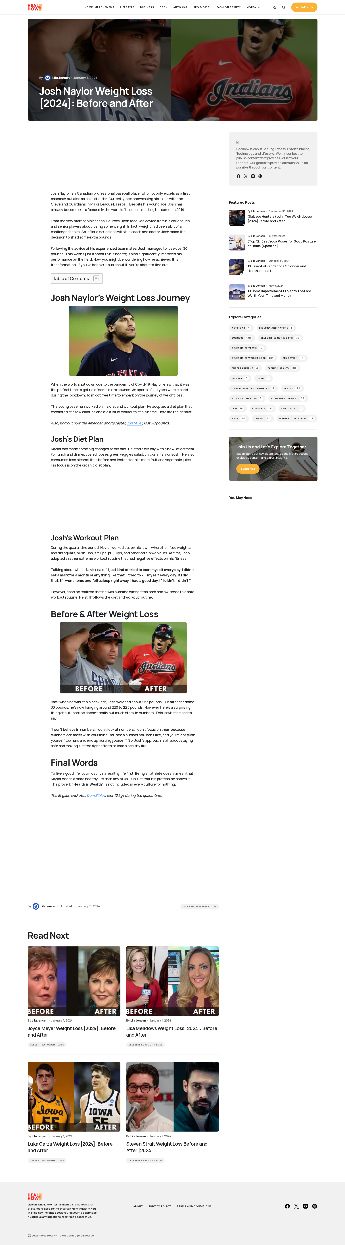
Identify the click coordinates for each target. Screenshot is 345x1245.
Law (237, 408)
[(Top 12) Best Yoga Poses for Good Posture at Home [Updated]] (237, 242)
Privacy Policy (160, 1206)
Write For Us (304, 7)
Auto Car (241, 327)
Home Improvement (287, 398)
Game (263, 378)
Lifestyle (262, 408)
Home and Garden (247, 398)
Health (291, 388)
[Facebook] (238, 176)
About (138, 1206)
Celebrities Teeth (247, 348)
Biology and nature (275, 327)
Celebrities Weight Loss (200, 906)
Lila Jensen (258, 211)
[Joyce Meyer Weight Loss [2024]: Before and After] (74, 981)
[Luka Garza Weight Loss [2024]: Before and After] (74, 1097)
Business (241, 338)
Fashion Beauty (281, 368)
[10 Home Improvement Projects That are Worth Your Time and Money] (237, 292)
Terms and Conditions (194, 1206)
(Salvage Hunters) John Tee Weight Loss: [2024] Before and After (280, 218)
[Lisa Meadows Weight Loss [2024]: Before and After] (172, 981)
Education (293, 358)
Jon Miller (134, 423)
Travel (262, 418)
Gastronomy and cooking (253, 388)
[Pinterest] (260, 176)
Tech (238, 418)
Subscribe (248, 469)
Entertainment (245, 368)
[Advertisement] (123, 159)
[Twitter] (245, 176)
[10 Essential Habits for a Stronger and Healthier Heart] (237, 267)
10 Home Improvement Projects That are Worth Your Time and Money (279, 293)
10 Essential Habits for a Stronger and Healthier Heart (277, 268)
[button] (275, 7)
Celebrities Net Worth (280, 338)
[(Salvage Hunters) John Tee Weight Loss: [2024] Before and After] (237, 218)
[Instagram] (253, 176)
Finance (240, 378)
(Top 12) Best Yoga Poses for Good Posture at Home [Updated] (282, 243)
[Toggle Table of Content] (95, 278)
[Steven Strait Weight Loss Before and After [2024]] (172, 1097)
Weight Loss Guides (296, 418)
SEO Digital (291, 408)
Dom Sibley (95, 795)
